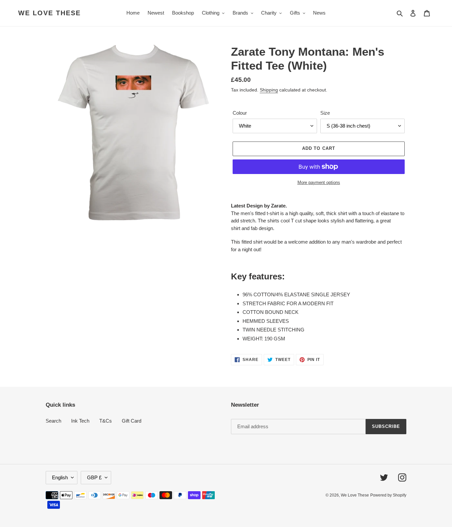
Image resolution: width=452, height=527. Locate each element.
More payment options (318, 182)
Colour (240, 113)
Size (325, 113)
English (60, 477)
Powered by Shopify (388, 495)
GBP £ (94, 477)
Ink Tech (80, 421)
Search (53, 421)
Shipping (269, 89)
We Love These (49, 13)
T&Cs (105, 421)
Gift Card (131, 421)
